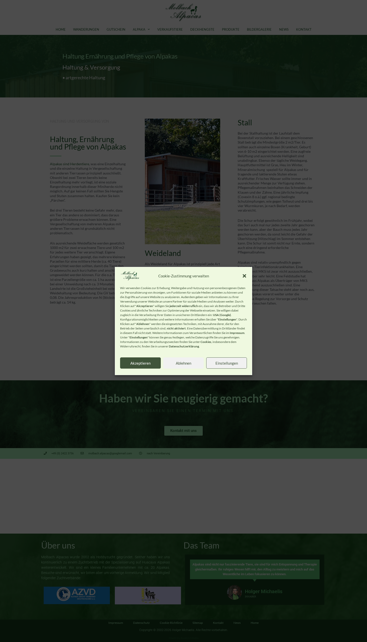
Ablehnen (183, 363)
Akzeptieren (140, 363)
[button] (244, 275)
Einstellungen (226, 363)
